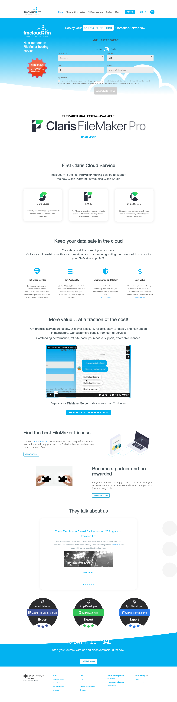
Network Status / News (87, 686)
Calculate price (105, 91)
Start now (88, 661)
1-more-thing (140, 676)
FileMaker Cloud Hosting (75, 12)
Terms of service (140, 683)
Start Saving (31, 454)
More (117, 12)
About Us (56, 690)
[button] (152, 14)
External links (112, 686)
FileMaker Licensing (95, 12)
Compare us (140, 297)
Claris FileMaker (40, 441)
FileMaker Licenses (59, 683)
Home (60, 12)
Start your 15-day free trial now (89, 412)
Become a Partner (58, 686)
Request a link (101, 495)
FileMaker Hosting (58, 679)
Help (81, 676)
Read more (88, 573)
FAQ (81, 679)
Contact (109, 12)
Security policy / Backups (116, 682)
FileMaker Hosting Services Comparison (88, 103)
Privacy (137, 679)
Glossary (83, 690)
